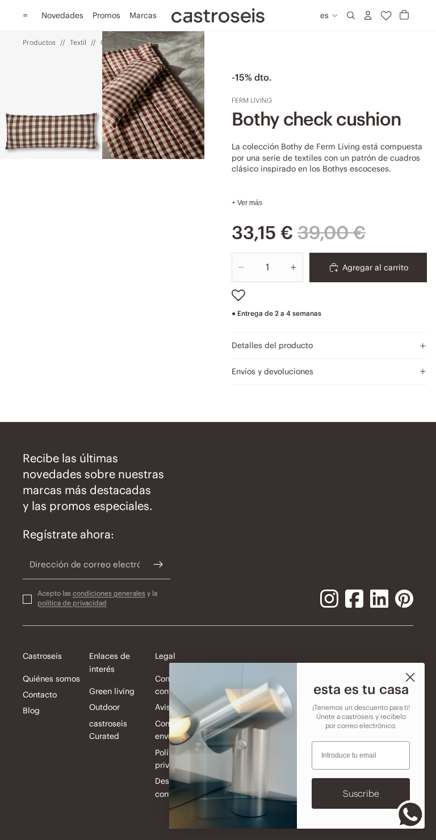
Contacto (40, 694)
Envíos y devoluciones (272, 371)
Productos (39, 42)
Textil (78, 42)
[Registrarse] (158, 564)
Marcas (143, 15)
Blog (31, 710)
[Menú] (25, 15)
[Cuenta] (368, 15)
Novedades (62, 15)
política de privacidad (72, 602)
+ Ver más (247, 203)
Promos (106, 15)
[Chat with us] (410, 814)
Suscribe (361, 793)
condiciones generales (109, 593)
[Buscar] (351, 15)
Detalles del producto (272, 345)
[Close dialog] (410, 677)
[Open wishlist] (386, 15)
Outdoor (104, 707)
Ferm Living (252, 100)
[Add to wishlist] (238, 295)
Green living (112, 691)
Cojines (112, 42)
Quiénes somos (51, 678)
